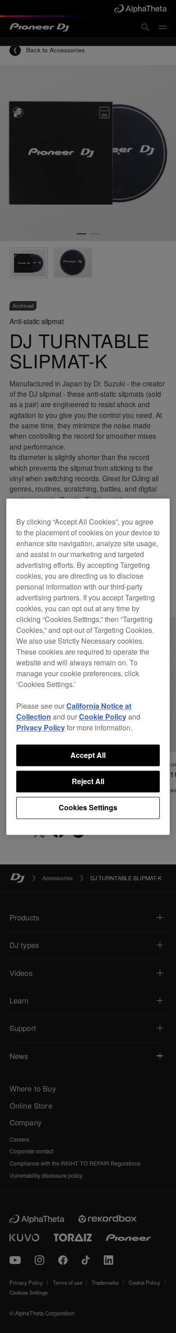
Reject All (88, 781)
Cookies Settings (88, 808)
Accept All (88, 755)
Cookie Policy (102, 716)
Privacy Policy (40, 727)
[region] (88, 666)
